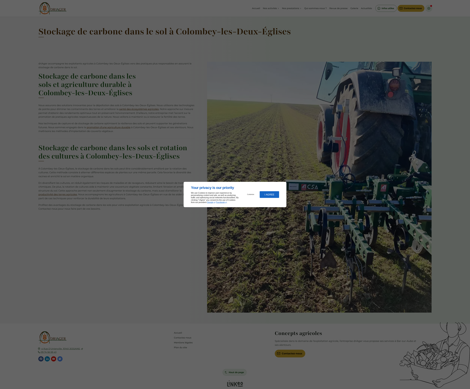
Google (210, 202)
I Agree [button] (269, 194)
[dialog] (235, 194)
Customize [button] (250, 194)
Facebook (220, 202)
